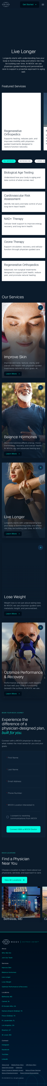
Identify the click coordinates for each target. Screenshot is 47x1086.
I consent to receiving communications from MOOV (23, 817)
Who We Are (6, 953)
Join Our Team (7, 958)
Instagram (5, 1045)
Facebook (5, 1049)
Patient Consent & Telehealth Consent (12, 1070)
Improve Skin (6, 967)
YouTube (5, 1054)
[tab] (23, 340)
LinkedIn (5, 1059)
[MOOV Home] (6, 4)
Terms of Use (5, 1064)
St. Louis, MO (6, 1035)
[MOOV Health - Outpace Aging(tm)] (23, 941)
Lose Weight (6, 982)
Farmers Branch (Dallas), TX (12, 1011)
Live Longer (6, 977)
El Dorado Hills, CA (9, 1006)
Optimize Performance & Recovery (14, 987)
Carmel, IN (41, 161)
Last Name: (12, 769)
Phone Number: (14, 793)
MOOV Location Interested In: (21, 805)
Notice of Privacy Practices (33, 1070)
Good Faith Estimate (7, 1067)
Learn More (11, 374)
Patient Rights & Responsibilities (29, 1073)
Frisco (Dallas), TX (8, 1016)
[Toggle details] (40, 307)
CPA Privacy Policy (31, 1064)
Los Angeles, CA (8, 1025)
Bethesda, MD (25, 161)
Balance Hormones (9, 972)
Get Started (28, 4)
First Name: (13, 758)
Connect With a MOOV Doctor (23, 829)
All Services (9, 161)
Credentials (19, 1067)
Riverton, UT (6, 1030)
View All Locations (13, 880)
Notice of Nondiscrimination (10, 1073)
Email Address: (14, 781)
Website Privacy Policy (17, 1064)
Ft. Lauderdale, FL (8, 1020)
